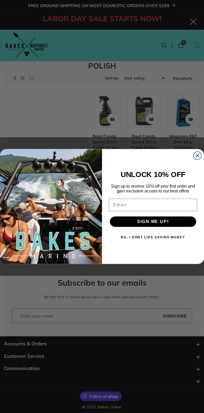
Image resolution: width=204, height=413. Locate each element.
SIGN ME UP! (153, 221)
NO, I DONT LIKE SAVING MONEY (153, 237)
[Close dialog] (198, 156)
